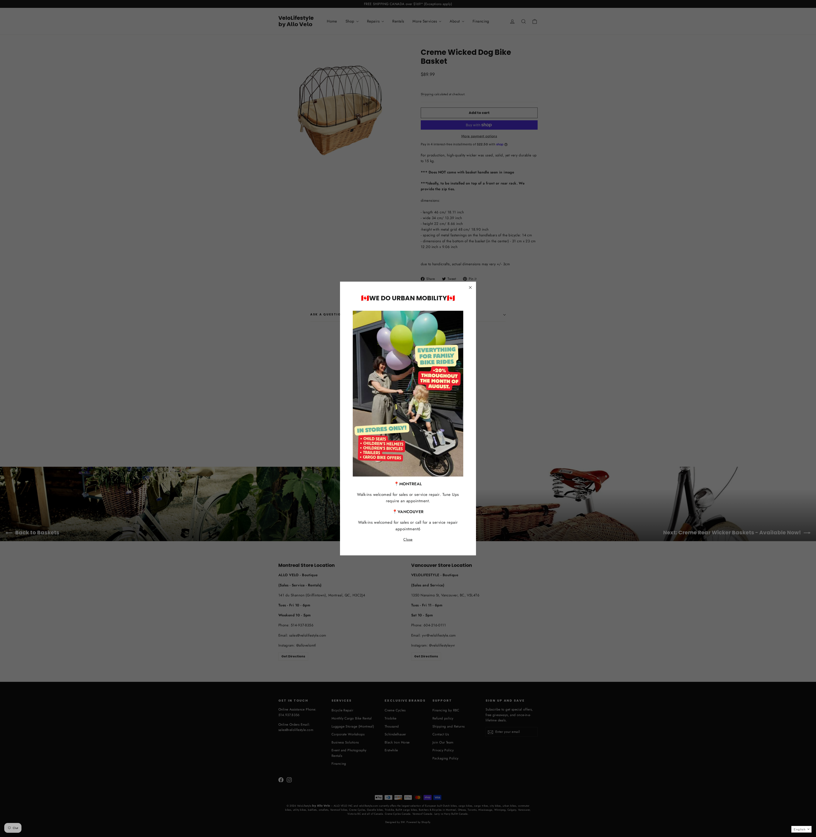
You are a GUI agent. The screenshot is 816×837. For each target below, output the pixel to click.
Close (407, 539)
